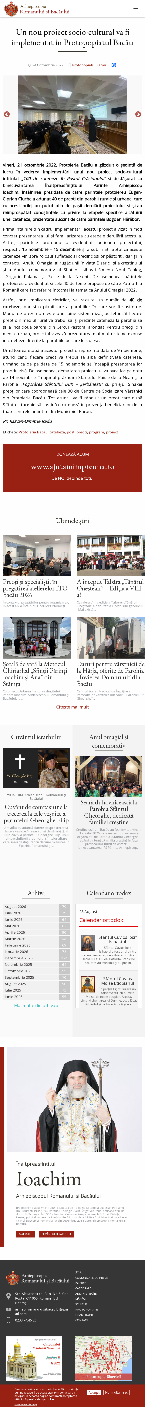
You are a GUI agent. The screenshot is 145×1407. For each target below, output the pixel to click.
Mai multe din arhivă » (36, 1005)
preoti (81, 432)
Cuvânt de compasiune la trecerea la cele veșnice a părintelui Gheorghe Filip (36, 813)
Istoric (80, 1283)
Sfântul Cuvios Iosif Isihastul (118, 939)
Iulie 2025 (13, 990)
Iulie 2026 (13, 913)
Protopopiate (86, 1309)
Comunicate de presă (91, 1277)
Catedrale (83, 1288)
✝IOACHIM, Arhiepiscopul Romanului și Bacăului (36, 797)
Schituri (82, 1304)
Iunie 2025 (13, 996)
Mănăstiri (82, 1299)
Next (138, 115)
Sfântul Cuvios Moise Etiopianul (117, 980)
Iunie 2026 (13, 919)
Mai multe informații (26, 1404)
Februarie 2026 (18, 945)
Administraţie (86, 1293)
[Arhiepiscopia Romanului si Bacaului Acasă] (37, 8)
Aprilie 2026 (15, 932)
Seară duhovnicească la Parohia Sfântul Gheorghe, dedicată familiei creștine (108, 812)
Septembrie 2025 (19, 977)
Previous (7, 115)
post (71, 432)
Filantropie (84, 1315)
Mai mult (25, 1234)
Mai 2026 (12, 925)
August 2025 (15, 983)
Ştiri (79, 1272)
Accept (94, 1392)
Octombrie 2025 (18, 970)
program (96, 432)
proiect (112, 432)
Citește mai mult (72, 707)
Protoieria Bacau (33, 432)
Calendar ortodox (101, 919)
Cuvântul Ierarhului (57, 1234)
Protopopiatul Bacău (89, 65)
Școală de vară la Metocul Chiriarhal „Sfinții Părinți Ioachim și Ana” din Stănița (35, 673)
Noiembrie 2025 (18, 964)
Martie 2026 (15, 938)
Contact (82, 1320)
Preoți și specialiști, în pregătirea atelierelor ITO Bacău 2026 (35, 588)
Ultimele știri (72, 520)
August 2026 (15, 906)
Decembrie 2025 (19, 958)
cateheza (57, 432)
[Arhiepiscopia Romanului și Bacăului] (38, 1277)
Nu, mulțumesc (116, 1392)
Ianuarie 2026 (16, 951)
